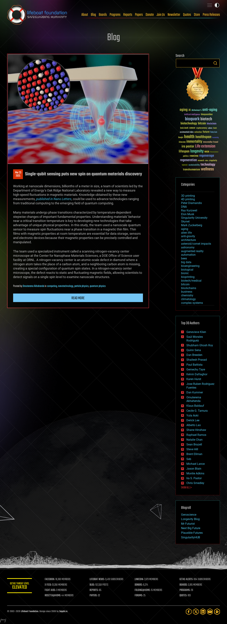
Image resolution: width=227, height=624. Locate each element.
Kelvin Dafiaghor (196, 374)
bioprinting (188, 277)
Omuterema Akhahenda (33, 286)
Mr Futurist (188, 523)
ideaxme (182, 142)
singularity (213, 161)
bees (184, 258)
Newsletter (174, 15)
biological (187, 269)
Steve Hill (192, 449)
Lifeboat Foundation (29, 611)
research (201, 161)
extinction (198, 132)
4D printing (188, 199)
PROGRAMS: (184, 590)
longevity (197, 151)
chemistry (187, 295)
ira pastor (188, 146)
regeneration (188, 160)
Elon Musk (187, 214)
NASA (206, 151)
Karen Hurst (193, 379)
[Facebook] (189, 612)
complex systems (192, 303)
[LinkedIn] (203, 612)
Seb (188, 459)
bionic (185, 273)
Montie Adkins (195, 473)
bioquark (192, 119)
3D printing (188, 195)
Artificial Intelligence (192, 115)
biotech (206, 119)
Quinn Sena (193, 350)
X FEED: (48, 585)
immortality (194, 141)
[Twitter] (196, 612)
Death (215, 128)
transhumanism (191, 169)
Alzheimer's (196, 110)
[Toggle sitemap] (209, 5)
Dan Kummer (194, 392)
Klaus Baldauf (195, 405)
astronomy (188, 247)
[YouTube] (210, 612)
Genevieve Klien (196, 332)
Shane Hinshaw (196, 430)
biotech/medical (191, 280)
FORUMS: (139, 595)
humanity (215, 138)
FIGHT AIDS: (50, 590)
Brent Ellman (194, 454)
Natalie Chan (194, 439)
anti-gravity (188, 236)
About (84, 15)
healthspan (203, 137)
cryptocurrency (201, 128)
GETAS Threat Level (19, 586)
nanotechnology (65, 286)
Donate (150, 15)
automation (188, 254)
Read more (78, 298)
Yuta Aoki (192, 415)
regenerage (206, 156)
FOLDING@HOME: (142, 590)
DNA (184, 206)
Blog (93, 15)
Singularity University (194, 217)
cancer (192, 128)
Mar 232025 (18, 174)
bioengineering (190, 266)
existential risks (186, 132)
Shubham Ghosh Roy (199, 345)
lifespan (184, 151)
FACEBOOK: (50, 579)
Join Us (161, 15)
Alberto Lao (193, 425)
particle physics (81, 286)
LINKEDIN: (139, 579)
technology (208, 165)
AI (190, 110)
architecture (188, 240)
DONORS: (139, 585)
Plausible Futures (192, 532)
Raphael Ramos (196, 435)
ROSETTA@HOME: (53, 595)
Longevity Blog (190, 519)
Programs (115, 15)
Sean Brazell (194, 444)
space (185, 164)
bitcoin (202, 123)
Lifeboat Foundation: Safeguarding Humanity (37, 15)
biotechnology (189, 123)
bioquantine (207, 114)
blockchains (188, 288)
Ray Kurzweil (189, 210)
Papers (139, 15)
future (206, 132)
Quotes (187, 15)
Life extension (205, 146)
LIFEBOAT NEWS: (97, 579)
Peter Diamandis (191, 203)
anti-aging (209, 110)
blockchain (211, 123)
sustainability (194, 165)
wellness (207, 169)
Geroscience (188, 514)
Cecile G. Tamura (197, 410)
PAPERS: (93, 595)
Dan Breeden (194, 355)
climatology (188, 299)
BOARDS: (183, 585)
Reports (127, 15)
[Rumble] (217, 612)
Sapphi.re (63, 611)
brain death (184, 128)
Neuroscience (214, 152)
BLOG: (92, 585)
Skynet (185, 221)
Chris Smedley (195, 483)
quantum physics (98, 286)
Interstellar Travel (210, 142)
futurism (213, 132)
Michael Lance (195, 464)
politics (186, 156)
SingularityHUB (190, 537)
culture (210, 128)
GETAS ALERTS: (186, 579)
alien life (186, 232)
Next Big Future (190, 528)
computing (52, 286)
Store (197, 15)
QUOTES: (183, 595)
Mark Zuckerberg (191, 225)
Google (180, 137)
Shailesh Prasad (196, 359)
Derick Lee (192, 420)
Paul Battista (194, 364)
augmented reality (192, 251)
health (189, 136)
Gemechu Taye (195, 369)
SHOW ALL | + (186, 487)
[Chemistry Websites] (198, 85)
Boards (103, 15)
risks (206, 161)
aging (184, 110)
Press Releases (211, 15)
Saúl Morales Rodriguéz (194, 338)
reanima (194, 156)
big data (186, 262)
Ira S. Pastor (194, 478)
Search (215, 63)
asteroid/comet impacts (196, 243)
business (186, 291)
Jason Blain (193, 468)
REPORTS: (94, 590)
